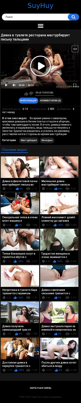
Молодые (47, 140)
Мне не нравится (31, 94)
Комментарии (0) (50, 100)
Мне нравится (26, 94)
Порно (34, 397)
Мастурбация (29, 140)
